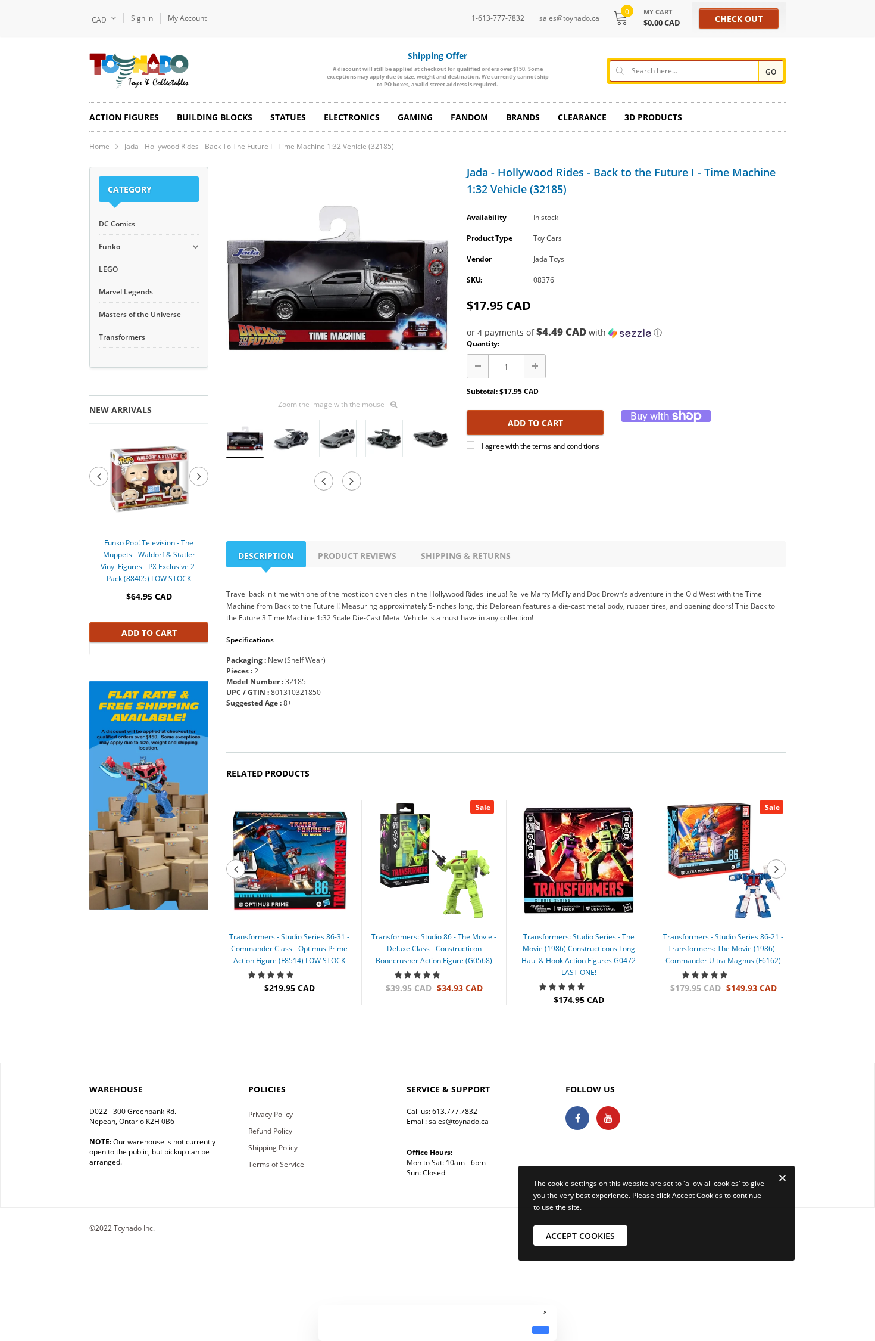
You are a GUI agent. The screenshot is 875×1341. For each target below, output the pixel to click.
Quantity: (483, 344)
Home (99, 146)
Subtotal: (482, 391)
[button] (626, 333)
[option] (148, 538)
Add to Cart (149, 632)
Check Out (738, 18)
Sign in (142, 18)
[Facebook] (577, 1118)
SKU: (474, 280)
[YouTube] (608, 1118)
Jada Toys (548, 259)
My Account (187, 18)
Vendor (479, 259)
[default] (540, 1329)
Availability (486, 217)
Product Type (489, 238)
